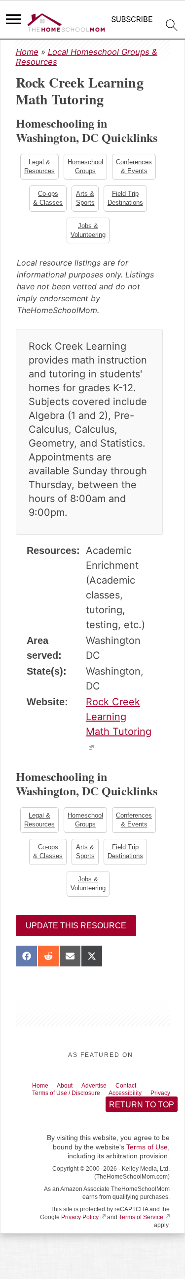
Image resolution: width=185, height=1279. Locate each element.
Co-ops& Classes (47, 199)
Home (27, 52)
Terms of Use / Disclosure (73, 1100)
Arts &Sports (85, 199)
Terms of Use (147, 1164)
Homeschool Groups (85, 167)
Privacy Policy (80, 1234)
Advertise (104, 1092)
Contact (141, 1092)
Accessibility (141, 1100)
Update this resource (76, 931)
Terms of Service (141, 1234)
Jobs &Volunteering (88, 233)
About (71, 1092)
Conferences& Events (135, 167)
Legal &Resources (38, 167)
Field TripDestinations (126, 199)
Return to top (141, 1121)
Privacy (44, 1108)
